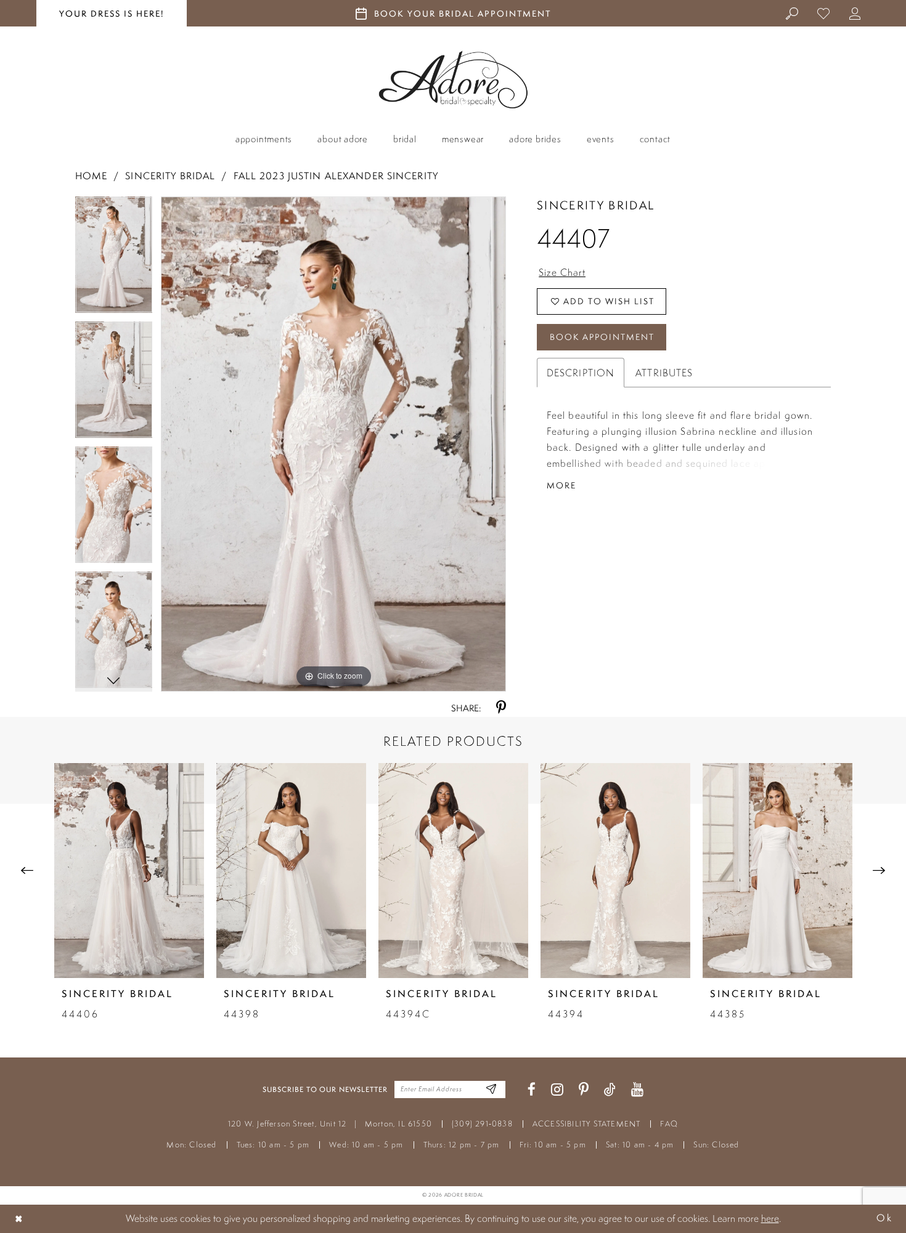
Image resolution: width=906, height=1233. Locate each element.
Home (91, 175)
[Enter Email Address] (491, 1090)
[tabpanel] (114, 258)
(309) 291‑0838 (482, 1123)
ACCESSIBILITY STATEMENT (587, 1123)
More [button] (561, 485)
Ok (884, 1218)
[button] (855, 13)
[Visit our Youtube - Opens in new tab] (637, 1090)
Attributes (664, 372)
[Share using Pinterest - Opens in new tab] (501, 708)
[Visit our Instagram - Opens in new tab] (557, 1090)
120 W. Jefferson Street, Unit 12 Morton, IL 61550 (330, 1123)
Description (580, 372)
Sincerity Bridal (170, 175)
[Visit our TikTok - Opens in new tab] (610, 1090)
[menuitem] (792, 13)
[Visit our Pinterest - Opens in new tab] (584, 1090)
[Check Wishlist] (823, 13)
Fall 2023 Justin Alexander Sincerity (336, 175)
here (770, 1218)
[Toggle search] (792, 13)
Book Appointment (602, 336)
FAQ (669, 1123)
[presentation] (129, 870)
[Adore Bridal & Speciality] (453, 80)
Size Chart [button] (562, 272)
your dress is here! (111, 13)
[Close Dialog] (19, 1218)
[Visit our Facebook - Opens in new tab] (532, 1090)
